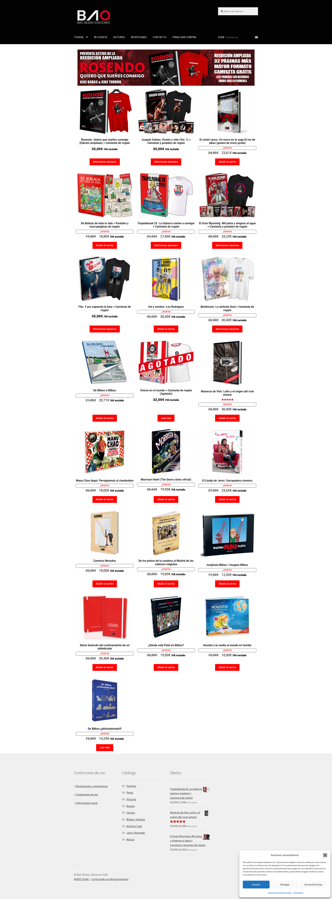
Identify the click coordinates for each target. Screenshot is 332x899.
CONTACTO (159, 37)
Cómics (130, 812)
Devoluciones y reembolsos (92, 786)
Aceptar (256, 884)
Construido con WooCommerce (110, 879)
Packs (129, 792)
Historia (131, 799)
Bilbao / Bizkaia (135, 819)
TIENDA (78, 37)
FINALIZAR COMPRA (184, 37)
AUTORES (119, 37)
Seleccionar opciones (104, 161)
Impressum (298, 892)
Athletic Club (134, 826)
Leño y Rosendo (135, 832)
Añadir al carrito (227, 161)
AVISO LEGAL (81, 879)
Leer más (166, 418)
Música (130, 839)
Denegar (284, 884)
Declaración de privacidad (280, 892)
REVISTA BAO (139, 37)
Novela (130, 806)
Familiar (131, 786)
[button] (325, 855)
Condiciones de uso (87, 794)
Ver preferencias (313, 884)
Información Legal (87, 803)
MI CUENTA (100, 37)
